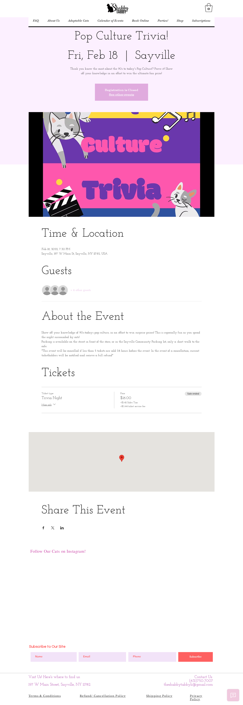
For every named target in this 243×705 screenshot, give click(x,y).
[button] (208, 7)
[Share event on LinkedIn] (62, 527)
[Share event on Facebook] (43, 527)
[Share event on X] (52, 527)
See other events (121, 94)
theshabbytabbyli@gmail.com (188, 685)
